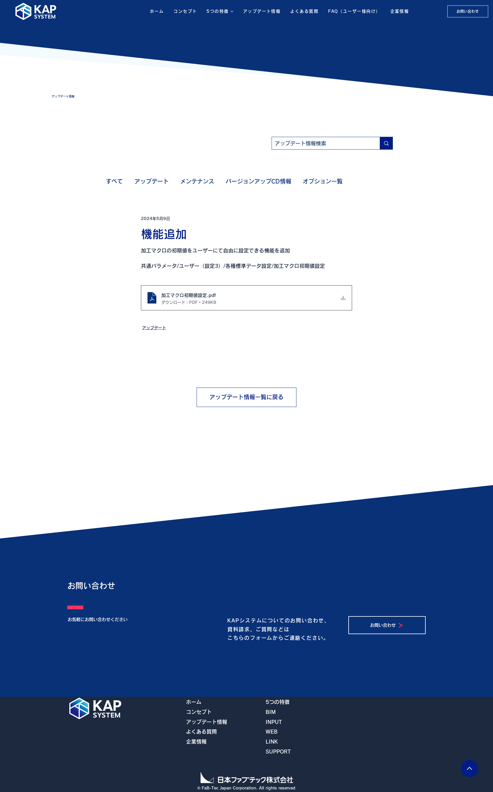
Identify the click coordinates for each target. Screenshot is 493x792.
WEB (272, 731)
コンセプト (199, 711)
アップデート (151, 181)
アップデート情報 (206, 721)
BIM (271, 711)
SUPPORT (278, 751)
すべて (114, 181)
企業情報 (196, 741)
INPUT (274, 721)
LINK (272, 741)
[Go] (469, 768)
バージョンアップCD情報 (258, 181)
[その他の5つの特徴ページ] (232, 11)
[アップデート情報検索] (386, 143)
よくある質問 (201, 731)
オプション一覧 (323, 181)
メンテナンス (197, 181)
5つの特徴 (278, 702)
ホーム (193, 702)
